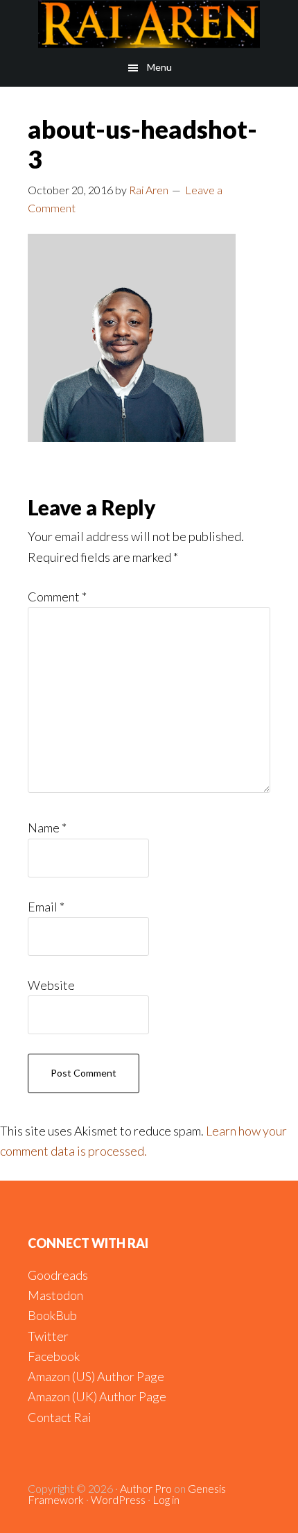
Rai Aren (149, 24)
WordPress (118, 1499)
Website (51, 985)
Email (46, 906)
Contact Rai (59, 1417)
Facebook (54, 1356)
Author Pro (146, 1488)
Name (47, 827)
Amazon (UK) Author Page (97, 1396)
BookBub (52, 1315)
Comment (57, 596)
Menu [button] (159, 67)
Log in (165, 1499)
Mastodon (55, 1295)
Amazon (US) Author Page (96, 1376)
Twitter (48, 1336)
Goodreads (58, 1275)
